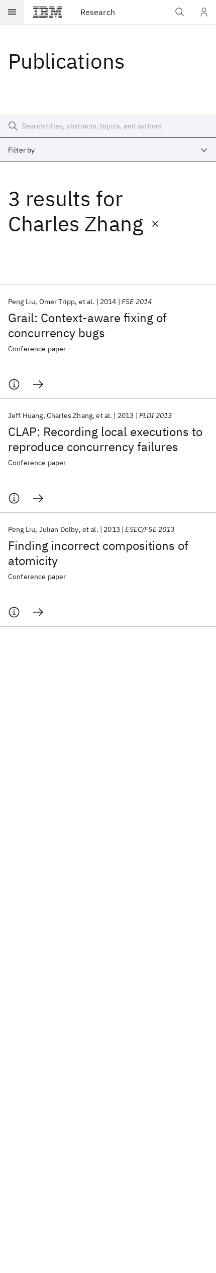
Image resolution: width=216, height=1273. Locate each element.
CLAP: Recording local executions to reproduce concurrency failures (105, 439)
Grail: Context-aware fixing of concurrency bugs (87, 325)
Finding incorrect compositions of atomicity (98, 553)
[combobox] (108, 150)
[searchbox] (108, 126)
